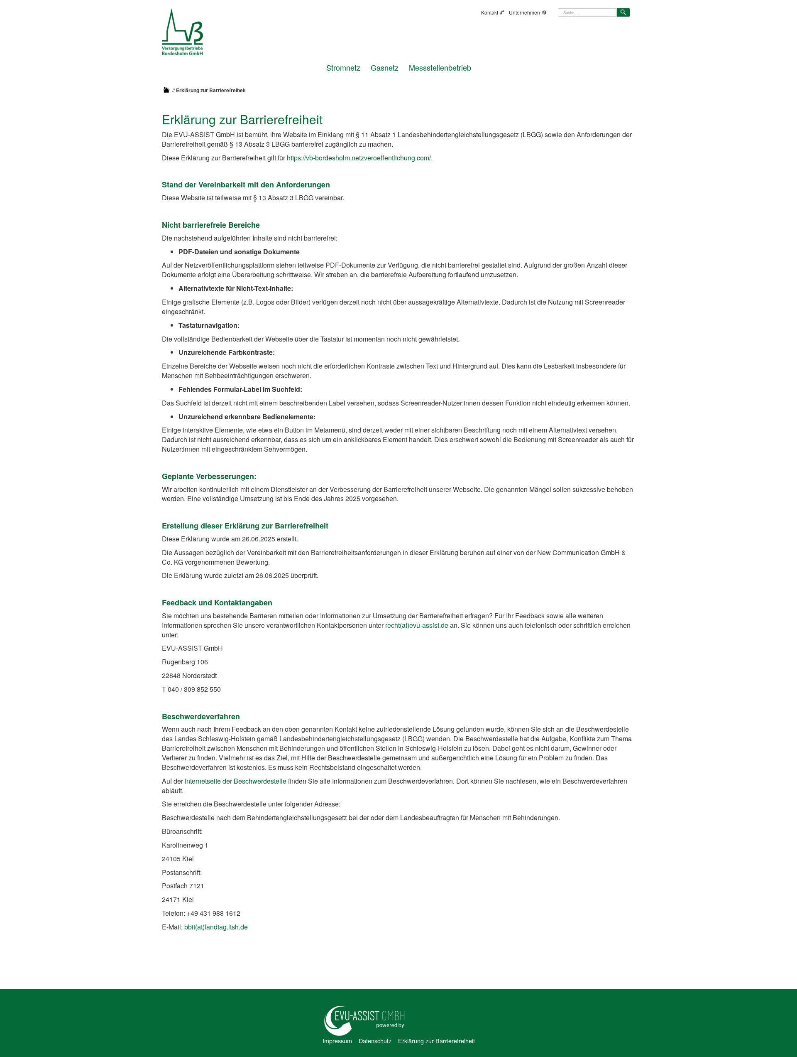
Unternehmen (524, 12)
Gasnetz (384, 66)
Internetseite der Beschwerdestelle (235, 781)
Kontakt (489, 12)
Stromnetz (343, 66)
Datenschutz (375, 1040)
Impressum (337, 1040)
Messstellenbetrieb (440, 66)
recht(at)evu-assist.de (416, 625)
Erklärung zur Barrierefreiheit (436, 1040)
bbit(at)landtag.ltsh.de (216, 927)
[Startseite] (166, 89)
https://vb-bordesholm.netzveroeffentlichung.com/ (359, 157)
